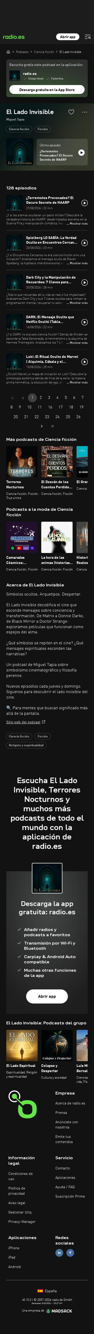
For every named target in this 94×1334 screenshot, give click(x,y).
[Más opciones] (85, 112)
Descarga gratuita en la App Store (47, 90)
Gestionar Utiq (20, 1212)
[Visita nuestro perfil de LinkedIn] (59, 1252)
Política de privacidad (16, 1191)
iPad (11, 1257)
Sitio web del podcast (23, 722)
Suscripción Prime (70, 1196)
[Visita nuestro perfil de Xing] (70, 1252)
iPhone (13, 1248)
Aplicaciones (65, 1178)
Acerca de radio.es (70, 1103)
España (50, 1291)
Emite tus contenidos (64, 1139)
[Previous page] (23, 398)
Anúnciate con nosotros (66, 1124)
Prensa (61, 1113)
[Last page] (52, 426)
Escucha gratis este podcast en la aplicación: (46, 65)
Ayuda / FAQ (65, 1187)
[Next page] (42, 426)
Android (14, 1267)
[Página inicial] (8, 52)
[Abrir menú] (88, 37)
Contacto (62, 1168)
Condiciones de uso (20, 1176)
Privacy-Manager (22, 1222)
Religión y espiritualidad (26, 745)
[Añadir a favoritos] (71, 112)
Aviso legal (16, 1203)
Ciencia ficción (19, 129)
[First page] (12, 398)
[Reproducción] (81, 152)
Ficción (43, 129)
